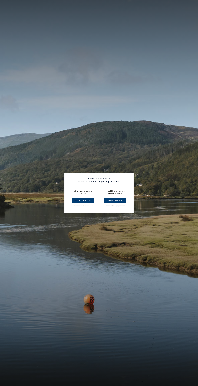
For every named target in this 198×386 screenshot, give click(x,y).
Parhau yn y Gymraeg (83, 200)
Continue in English (115, 200)
